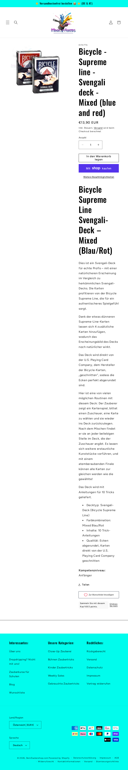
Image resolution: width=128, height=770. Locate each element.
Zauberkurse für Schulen (19, 674)
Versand (98, 127)
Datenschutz (95, 667)
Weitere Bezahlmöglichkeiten (98, 177)
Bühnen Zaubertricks (61, 659)
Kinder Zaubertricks (60, 667)
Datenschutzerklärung (84, 758)
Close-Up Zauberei (60, 651)
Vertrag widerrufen (98, 683)
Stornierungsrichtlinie (107, 761)
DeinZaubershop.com (37, 758)
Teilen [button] (86, 584)
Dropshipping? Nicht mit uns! (22, 662)
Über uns (14, 651)
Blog (12, 684)
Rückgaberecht (96, 651)
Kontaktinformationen (69, 761)
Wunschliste (17, 692)
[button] (8, 22)
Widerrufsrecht (46, 761)
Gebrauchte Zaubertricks (63, 683)
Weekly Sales (56, 675)
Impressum (93, 675)
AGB (116, 758)
